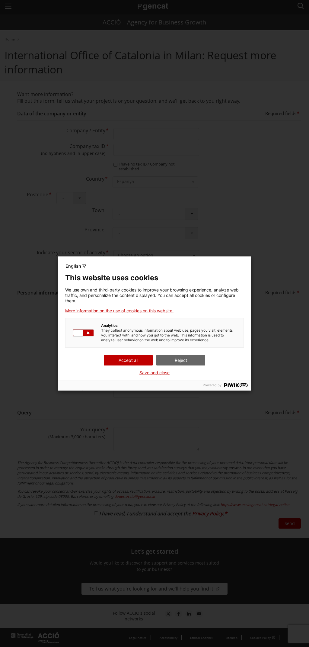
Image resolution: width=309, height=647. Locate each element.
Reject (181, 360)
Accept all (128, 360)
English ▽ (75, 266)
